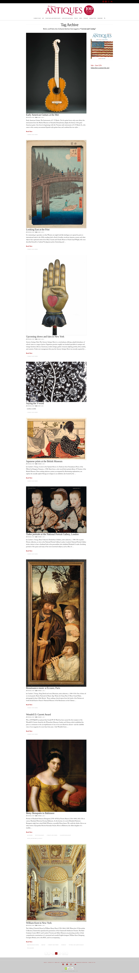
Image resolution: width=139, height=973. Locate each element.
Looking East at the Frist (37, 229)
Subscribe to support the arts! (100, 68)
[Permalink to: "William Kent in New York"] (56, 883)
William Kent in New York (39, 922)
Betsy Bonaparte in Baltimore (40, 813)
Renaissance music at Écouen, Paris (43, 688)
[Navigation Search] (104, 18)
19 (59, 953)
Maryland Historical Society (34, 838)
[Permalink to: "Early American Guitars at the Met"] (56, 73)
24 (63, 953)
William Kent (30, 948)
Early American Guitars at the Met (42, 114)
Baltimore (30, 835)
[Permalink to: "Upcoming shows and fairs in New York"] (56, 295)
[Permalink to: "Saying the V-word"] (56, 382)
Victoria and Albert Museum (76, 944)
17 (53, 953)
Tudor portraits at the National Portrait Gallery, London (52, 534)
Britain (43, 944)
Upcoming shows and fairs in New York (45, 336)
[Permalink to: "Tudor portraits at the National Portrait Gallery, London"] (56, 509)
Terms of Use (91, 962)
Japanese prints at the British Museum (44, 461)
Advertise (63, 962)
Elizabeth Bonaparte (65, 835)
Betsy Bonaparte (39, 835)
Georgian (63, 944)
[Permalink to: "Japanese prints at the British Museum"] (56, 439)
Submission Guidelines (81, 962)
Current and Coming (32, 134)
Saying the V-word (35, 403)
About (45, 962)
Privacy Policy (71, 962)
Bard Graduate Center (33, 944)
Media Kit (57, 962)
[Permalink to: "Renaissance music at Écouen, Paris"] (56, 623)
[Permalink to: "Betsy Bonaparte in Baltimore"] (56, 776)
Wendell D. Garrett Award (38, 714)
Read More (29, 131)
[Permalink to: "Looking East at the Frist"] (56, 184)
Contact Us (51, 962)
